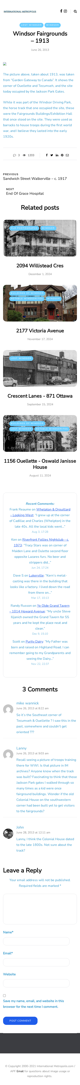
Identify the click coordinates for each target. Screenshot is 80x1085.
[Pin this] (62, 155)
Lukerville (36, 575)
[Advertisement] (41, 1046)
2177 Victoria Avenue (40, 330)
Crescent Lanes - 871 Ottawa (40, 396)
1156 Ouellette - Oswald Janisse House (40, 464)
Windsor (52, 25)
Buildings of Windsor (27, 293)
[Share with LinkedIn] (56, 155)
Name (8, 932)
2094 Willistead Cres (40, 265)
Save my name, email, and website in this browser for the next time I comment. (33, 1004)
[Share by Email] (67, 155)
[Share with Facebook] (46, 155)
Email (8, 953)
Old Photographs (24, 228)
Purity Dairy (34, 641)
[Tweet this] (51, 155)
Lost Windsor (31, 25)
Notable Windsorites (27, 298)
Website (9, 974)
